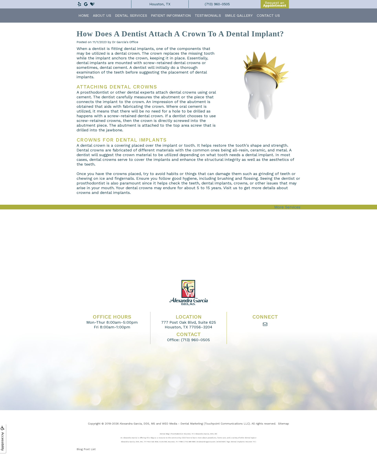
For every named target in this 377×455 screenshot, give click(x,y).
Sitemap (283, 423)
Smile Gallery (239, 15)
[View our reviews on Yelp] (79, 3)
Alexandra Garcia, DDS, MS (137, 423)
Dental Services (131, 15)
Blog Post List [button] (86, 449)
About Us (102, 15)
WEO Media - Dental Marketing (182, 423)
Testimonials (208, 15)
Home (84, 15)
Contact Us (268, 15)
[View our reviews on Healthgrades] (92, 3)
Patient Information (171, 15)
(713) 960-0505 (195, 339)
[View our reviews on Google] (86, 3)
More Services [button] (287, 207)
